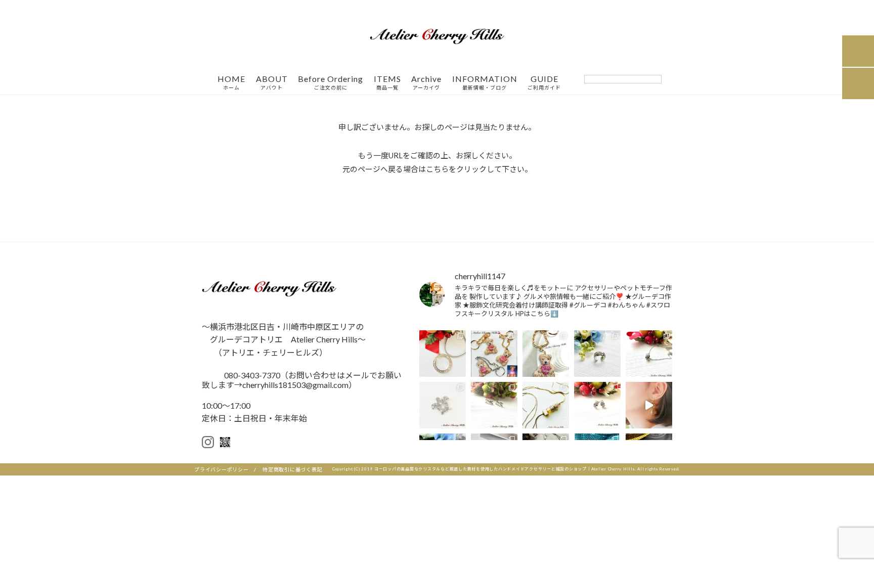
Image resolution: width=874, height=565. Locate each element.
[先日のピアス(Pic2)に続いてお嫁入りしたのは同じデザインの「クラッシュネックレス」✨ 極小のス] (649, 353)
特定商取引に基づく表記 (292, 469)
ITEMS (387, 83)
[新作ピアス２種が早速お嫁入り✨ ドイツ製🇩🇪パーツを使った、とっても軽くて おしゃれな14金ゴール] (649, 405)
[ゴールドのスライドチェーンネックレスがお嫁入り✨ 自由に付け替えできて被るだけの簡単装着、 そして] (545, 405)
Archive (426, 83)
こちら (437, 168)
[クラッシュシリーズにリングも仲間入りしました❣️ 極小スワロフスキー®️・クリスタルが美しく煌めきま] (597, 353)
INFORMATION (484, 83)
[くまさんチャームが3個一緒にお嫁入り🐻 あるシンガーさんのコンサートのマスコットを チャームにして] (494, 353)
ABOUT (272, 83)
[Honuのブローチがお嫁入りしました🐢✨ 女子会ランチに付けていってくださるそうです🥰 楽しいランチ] (442, 405)
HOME (231, 83)
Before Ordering (330, 83)
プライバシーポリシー (221, 469)
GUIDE (544, 83)
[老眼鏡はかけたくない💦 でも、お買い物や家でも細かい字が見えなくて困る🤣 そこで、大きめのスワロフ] (442, 353)
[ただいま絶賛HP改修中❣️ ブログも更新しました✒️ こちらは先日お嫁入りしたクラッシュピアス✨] (597, 405)
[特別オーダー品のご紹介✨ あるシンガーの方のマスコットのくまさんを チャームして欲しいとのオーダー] (545, 353)
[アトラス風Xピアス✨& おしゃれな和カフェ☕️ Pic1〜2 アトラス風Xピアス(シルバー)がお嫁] (494, 405)
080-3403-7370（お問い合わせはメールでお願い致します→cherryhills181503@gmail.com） (302, 379)
